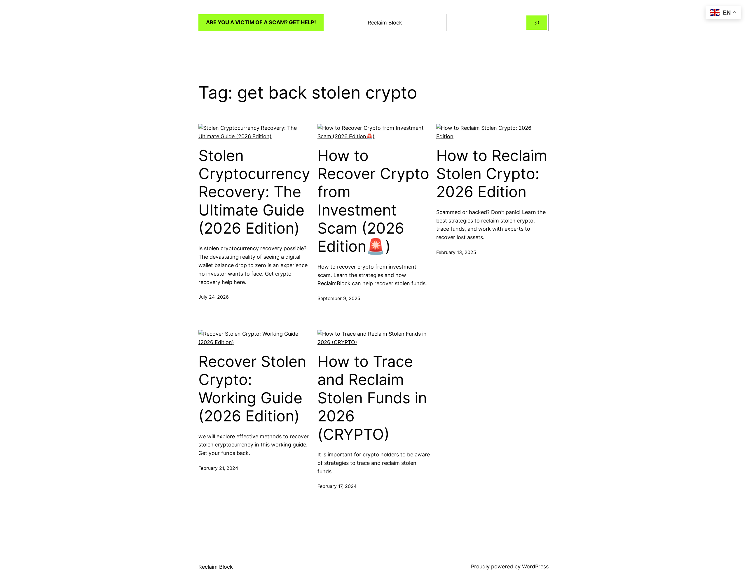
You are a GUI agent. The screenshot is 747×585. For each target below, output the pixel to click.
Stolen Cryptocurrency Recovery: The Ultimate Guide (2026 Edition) (254, 192)
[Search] (536, 22)
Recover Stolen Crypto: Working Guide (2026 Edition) (252, 389)
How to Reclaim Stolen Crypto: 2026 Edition (491, 174)
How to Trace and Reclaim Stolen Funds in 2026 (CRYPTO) (372, 398)
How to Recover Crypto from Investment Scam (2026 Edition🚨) (373, 201)
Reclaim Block (385, 23)
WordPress (535, 566)
